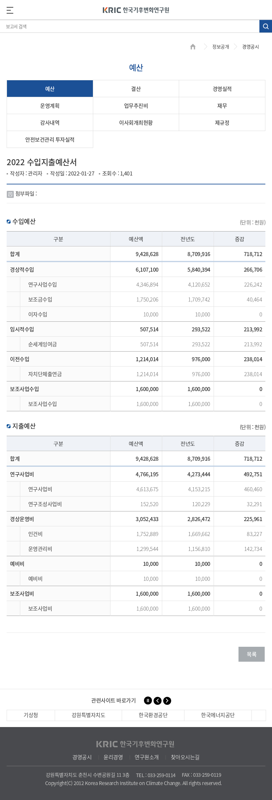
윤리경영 (113, 757)
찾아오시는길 (185, 757)
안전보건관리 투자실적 (50, 139)
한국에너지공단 (218, 715)
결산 (136, 89)
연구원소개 (147, 757)
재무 (222, 105)
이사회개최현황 (136, 122)
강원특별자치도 (88, 715)
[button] (158, 701)
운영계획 (49, 105)
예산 (50, 89)
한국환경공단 (153, 715)
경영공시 (82, 757)
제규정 (222, 122)
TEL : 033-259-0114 (155, 775)
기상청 (31, 715)
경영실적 (222, 89)
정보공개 (220, 46)
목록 (251, 654)
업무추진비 (136, 105)
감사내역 (49, 122)
